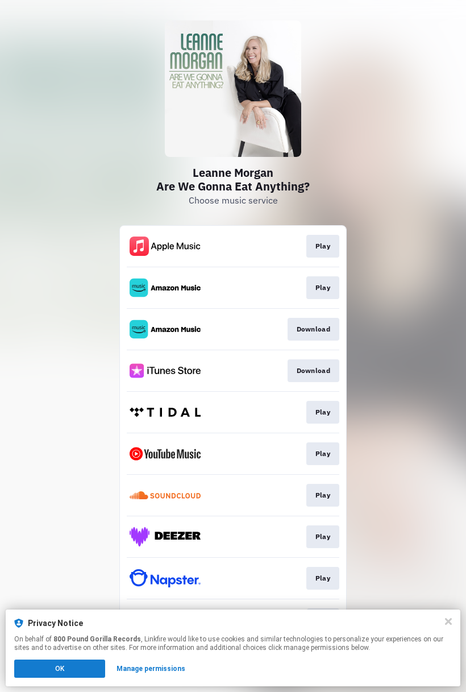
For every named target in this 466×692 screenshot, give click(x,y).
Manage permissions (150, 669)
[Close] (448, 621)
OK (59, 669)
